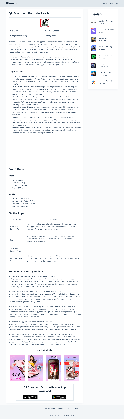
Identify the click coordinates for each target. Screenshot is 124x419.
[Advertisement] (45, 149)
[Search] (117, 3)
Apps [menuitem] (105, 3)
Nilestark (11, 3)
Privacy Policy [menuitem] (50, 408)
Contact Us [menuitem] (61, 408)
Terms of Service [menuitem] (73, 408)
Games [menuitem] (111, 3)
